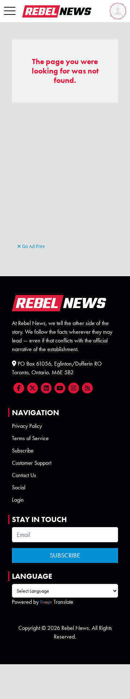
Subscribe (23, 450)
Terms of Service (30, 438)
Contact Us (24, 475)
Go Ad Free (33, 246)
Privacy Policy (27, 426)
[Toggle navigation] (10, 11)
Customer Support (31, 463)
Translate (63, 602)
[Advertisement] (65, 176)
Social (18, 487)
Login (18, 500)
